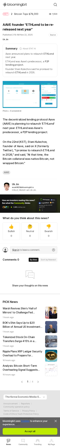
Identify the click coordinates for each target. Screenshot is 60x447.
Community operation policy (16, 407)
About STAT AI (29, 48)
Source (53, 35)
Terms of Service (11, 411)
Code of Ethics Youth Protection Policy (21, 414)
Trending (38, 444)
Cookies (25, 421)
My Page (51, 444)
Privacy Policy (28, 411)
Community (23, 444)
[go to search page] (55, 5)
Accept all (30, 431)
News (8, 444)
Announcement (10, 404)
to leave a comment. (26, 250)
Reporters (25, 404)
